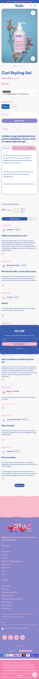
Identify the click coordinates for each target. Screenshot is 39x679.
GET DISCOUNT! (19, 344)
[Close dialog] (37, 326)
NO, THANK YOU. (19, 348)
